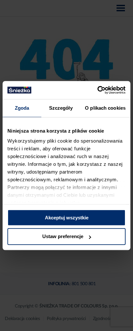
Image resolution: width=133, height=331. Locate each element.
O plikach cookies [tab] (105, 108)
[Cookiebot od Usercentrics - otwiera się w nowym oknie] (97, 90)
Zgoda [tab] (22, 108)
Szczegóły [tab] (61, 108)
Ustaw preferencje (62, 236)
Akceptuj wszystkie (66, 217)
